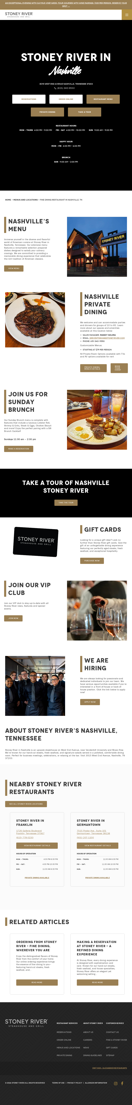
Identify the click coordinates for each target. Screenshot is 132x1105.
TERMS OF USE (58, 1083)
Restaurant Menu (103, 99)
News (86, 1047)
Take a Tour (84, 112)
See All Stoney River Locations (26, 804)
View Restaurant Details (41, 846)
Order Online (66, 99)
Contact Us (112, 1032)
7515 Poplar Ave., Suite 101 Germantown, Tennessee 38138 (93, 832)
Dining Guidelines (92, 1055)
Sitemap (110, 1055)
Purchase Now (92, 561)
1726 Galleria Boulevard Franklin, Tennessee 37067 (30, 832)
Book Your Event (118, 368)
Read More (37, 982)
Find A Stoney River (116, 1040)
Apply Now (90, 702)
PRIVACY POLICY (74, 1083)
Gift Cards (112, 1047)
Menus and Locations (25, 199)
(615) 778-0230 (24, 837)
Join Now (13, 618)
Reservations (29, 99)
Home (8, 199)
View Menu (13, 268)
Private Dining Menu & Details (92, 368)
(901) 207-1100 (85, 837)
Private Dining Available (37, 878)
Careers (87, 1040)
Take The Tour (66, 503)
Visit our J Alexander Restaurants (109, 1068)
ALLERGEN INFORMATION (96, 1083)
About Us (88, 1032)
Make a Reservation (18, 449)
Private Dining (47, 112)
